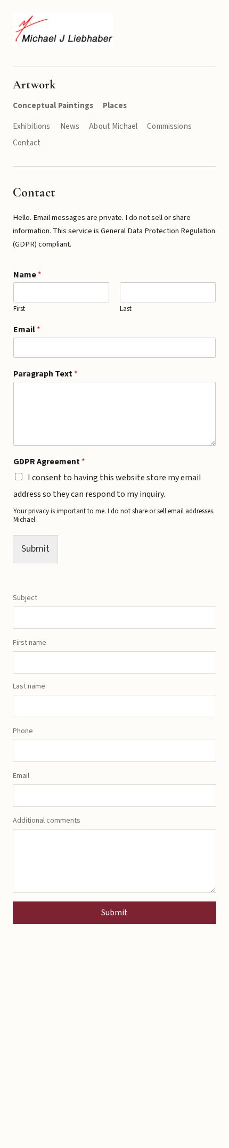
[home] (63, 29)
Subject (25, 598)
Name (27, 275)
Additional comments (46, 820)
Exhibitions (32, 126)
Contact (26, 143)
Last (126, 309)
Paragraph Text (45, 374)
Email (26, 329)
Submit (35, 548)
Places (115, 105)
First (19, 309)
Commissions (169, 126)
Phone (23, 731)
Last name (29, 686)
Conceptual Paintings (53, 105)
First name (29, 642)
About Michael (113, 126)
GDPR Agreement (49, 462)
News (70, 126)
